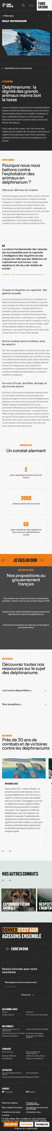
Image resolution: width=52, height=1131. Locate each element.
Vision (5, 1012)
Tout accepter (11, 1124)
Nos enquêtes (32, 1073)
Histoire (29, 1012)
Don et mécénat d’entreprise (33, 1052)
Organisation (8, 1015)
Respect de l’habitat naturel (35, 1036)
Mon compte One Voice (12, 1108)
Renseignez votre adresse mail (20, 982)
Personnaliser (42, 1124)
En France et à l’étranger (37, 1015)
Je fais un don (17, 560)
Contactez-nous (33, 1112)
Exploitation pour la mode (13, 1033)
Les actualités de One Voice (12, 1073)
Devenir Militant (9, 1056)
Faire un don (7, 1052)
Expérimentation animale (37, 1029)
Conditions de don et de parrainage (37, 1108)
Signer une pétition (34, 1058)
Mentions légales (9, 1103)
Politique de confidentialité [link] (26, 1128)
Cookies (5, 1115)
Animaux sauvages (34, 1033)
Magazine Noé (32, 1077)
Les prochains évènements (14, 1077)
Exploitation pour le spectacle (10, 1030)
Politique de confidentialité (32, 1103)
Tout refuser (26, 1124)
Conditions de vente (11, 1112)
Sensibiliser (7, 1058)
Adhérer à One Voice (35, 1056)
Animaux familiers (10, 1036)
